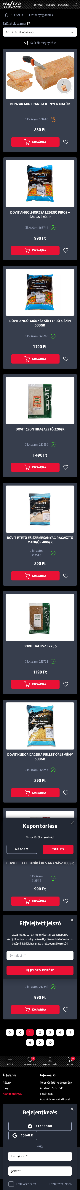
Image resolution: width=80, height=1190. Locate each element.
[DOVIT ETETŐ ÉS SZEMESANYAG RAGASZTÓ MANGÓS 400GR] (40, 509)
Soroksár (38, 4)
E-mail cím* (19, 1156)
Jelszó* (16, 1171)
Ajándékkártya (12, 1094)
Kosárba (39, 142)
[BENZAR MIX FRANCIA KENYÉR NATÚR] (40, 75)
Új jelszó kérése (40, 970)
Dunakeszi (63, 4)
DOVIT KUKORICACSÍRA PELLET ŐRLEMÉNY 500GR (40, 756)
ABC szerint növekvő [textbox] (19, 32)
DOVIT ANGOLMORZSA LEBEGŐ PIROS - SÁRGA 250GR (40, 214)
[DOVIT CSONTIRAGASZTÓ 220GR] (40, 400)
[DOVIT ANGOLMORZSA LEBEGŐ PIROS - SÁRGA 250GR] (40, 183)
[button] (23, 1135)
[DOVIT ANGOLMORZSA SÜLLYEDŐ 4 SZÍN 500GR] (40, 292)
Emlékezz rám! (26, 1184)
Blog (5, 1088)
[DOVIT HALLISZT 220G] (40, 617)
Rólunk (7, 1083)
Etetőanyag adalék (41, 14)
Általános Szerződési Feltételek (52, 1091)
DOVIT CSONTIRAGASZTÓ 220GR (40, 429)
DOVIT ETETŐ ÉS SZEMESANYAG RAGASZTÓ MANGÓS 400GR (40, 540)
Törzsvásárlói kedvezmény (56, 1083)
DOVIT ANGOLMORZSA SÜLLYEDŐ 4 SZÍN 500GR (40, 323)
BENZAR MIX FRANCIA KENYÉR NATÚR (40, 104)
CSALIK (18, 14)
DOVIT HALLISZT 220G (40, 646)
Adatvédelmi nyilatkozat (55, 1099)
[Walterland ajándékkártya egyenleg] (75, 4)
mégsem (21, 849)
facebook (44, 1126)
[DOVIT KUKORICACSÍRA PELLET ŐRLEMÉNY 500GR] (40, 726)
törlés (58, 849)
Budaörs (50, 4)
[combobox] (40, 32)
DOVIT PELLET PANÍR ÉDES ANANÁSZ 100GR (40, 863)
